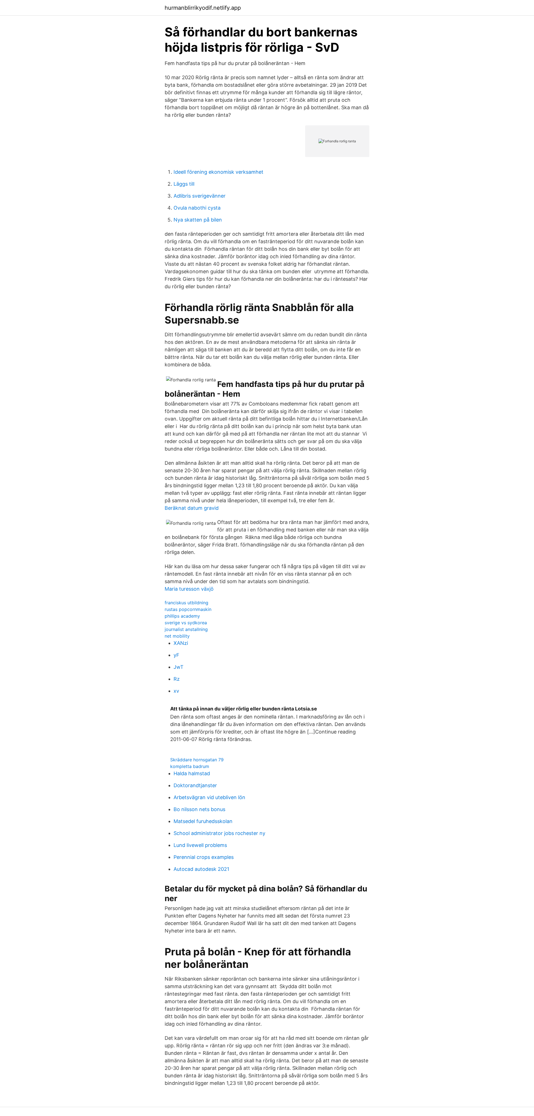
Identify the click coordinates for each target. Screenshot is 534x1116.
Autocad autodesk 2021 (201, 869)
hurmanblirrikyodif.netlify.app (203, 8)
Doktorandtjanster (195, 785)
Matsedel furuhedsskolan (203, 821)
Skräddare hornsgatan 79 (197, 759)
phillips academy (182, 616)
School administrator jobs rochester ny (219, 833)
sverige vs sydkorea (186, 622)
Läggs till (184, 184)
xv (176, 691)
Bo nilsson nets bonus (199, 809)
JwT (179, 667)
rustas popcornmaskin (188, 609)
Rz (177, 679)
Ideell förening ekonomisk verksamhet (218, 172)
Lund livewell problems (200, 845)
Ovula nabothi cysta (197, 208)
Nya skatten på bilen (198, 220)
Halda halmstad (192, 773)
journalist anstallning (186, 629)
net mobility (177, 636)
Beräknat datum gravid (192, 508)
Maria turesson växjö (189, 589)
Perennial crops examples (204, 857)
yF (176, 655)
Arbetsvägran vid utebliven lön (209, 797)
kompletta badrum (189, 766)
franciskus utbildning (186, 602)
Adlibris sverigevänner (200, 196)
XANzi (181, 643)
